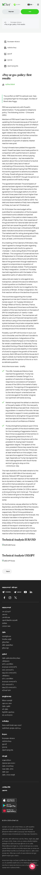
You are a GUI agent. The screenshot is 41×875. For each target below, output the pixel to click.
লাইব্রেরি (4, 756)
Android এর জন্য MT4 (9, 681)
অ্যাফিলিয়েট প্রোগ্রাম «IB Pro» (11, 728)
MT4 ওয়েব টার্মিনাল (7, 678)
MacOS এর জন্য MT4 (9, 687)
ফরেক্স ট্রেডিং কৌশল (7, 769)
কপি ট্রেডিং (5, 709)
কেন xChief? (6, 611)
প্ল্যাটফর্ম (4, 654)
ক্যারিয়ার (4, 623)
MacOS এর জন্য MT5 (9, 673)
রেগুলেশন (4, 614)
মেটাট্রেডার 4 (5, 676)
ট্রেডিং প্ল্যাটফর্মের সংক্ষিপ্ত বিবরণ (11, 658)
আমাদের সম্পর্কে (6, 587)
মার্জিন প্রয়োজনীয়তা (7, 645)
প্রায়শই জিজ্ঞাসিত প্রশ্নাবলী (9, 620)
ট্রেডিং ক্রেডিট (6, 706)
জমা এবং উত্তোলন (7, 715)
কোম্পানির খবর (6, 617)
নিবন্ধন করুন (11, 11)
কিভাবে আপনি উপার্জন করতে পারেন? (12, 725)
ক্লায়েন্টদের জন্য (6, 696)
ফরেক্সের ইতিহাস (6, 760)
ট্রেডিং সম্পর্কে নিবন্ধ (7, 766)
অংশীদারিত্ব (5, 721)
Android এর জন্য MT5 (9, 667)
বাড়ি (5, 22)
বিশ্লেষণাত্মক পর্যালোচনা (16, 22)
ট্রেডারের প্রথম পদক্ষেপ (8, 763)
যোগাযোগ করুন (6, 626)
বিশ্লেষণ (4, 734)
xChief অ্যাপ (6, 690)
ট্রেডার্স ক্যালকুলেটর (12, 66)
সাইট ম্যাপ (14, 587)
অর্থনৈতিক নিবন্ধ (11, 48)
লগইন (30, 11)
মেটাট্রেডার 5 (5, 661)
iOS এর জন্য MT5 (8, 670)
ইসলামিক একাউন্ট (6, 639)
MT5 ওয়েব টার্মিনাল (7, 664)
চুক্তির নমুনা (5, 648)
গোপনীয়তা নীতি (6, 787)
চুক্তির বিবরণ (5, 642)
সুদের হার (9, 60)
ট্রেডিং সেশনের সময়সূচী (8, 775)
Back (8, 571)
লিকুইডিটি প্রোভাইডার (8, 712)
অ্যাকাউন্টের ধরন (6, 636)
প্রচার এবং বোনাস (7, 703)
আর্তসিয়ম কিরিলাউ (10, 84)
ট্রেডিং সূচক (5, 772)
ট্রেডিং (4, 632)
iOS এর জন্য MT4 (8, 684)
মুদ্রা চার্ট (9, 54)
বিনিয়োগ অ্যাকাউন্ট (7, 700)
